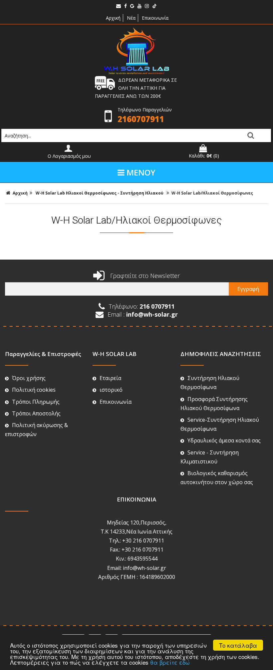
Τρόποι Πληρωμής (36, 401)
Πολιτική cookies (34, 389)
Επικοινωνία (155, 18)
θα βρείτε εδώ (170, 662)
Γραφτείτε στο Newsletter (144, 276)
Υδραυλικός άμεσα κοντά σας (224, 440)
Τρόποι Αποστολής (36, 413)
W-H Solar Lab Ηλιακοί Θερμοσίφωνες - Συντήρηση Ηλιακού (100, 193)
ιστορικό (111, 389)
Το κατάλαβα (238, 645)
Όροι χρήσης (29, 378)
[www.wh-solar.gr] (136, 72)
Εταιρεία (110, 378)
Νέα (131, 18)
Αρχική (113, 18)
